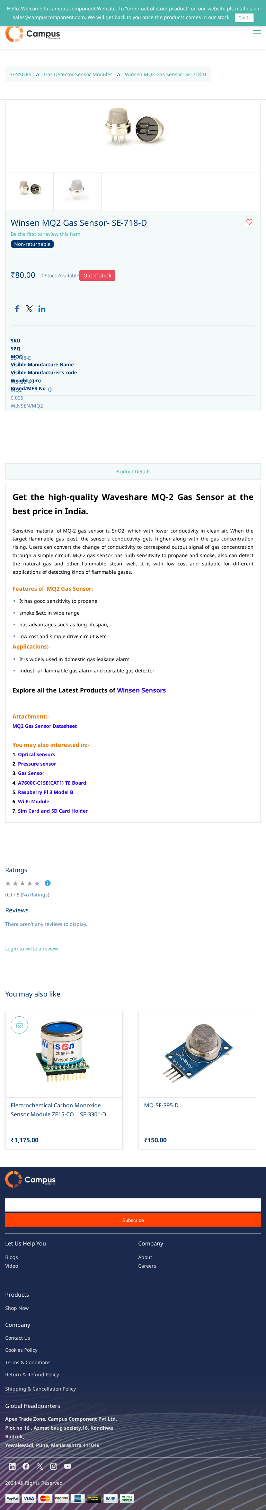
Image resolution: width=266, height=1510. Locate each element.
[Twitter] (29, 309)
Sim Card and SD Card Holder (53, 810)
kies (18, 1350)
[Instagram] (53, 1466)
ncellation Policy (57, 1388)
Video (11, 1265)
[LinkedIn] (42, 309)
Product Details (133, 471)
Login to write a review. (32, 948)
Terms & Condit (23, 1362)
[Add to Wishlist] (249, 222)
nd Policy (48, 1374)
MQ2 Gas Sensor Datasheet (44, 726)
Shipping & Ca (21, 1388)
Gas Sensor (31, 773)
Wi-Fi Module (33, 801)
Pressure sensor (37, 763)
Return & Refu (21, 1374)
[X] (40, 1466)
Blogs (11, 1257)
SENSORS (21, 74)
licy (33, 1350)
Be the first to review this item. (46, 234)
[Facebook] (17, 309)
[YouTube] (67, 1466)
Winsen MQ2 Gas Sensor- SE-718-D (165, 74)
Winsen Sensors (141, 690)
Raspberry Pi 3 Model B (45, 792)
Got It (244, 18)
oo (11, 1350)
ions (46, 1362)
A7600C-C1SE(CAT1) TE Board (52, 782)
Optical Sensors (36, 754)
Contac (13, 1337)
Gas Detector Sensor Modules (78, 74)
